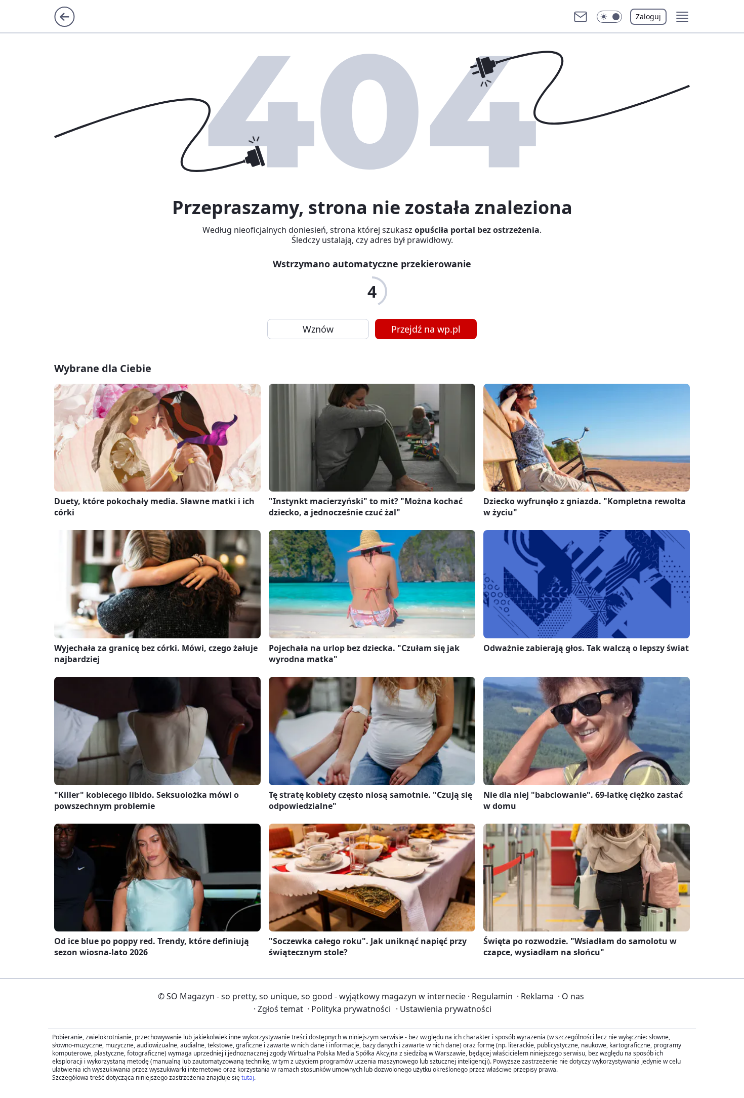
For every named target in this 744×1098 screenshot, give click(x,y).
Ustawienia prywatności (443, 1008)
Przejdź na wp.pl (426, 329)
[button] (609, 17)
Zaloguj (648, 16)
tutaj (247, 1077)
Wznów (318, 329)
